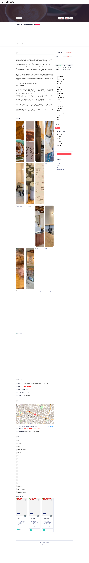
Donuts (19, 455)
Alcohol (19, 440)
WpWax (45, 544)
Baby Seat (20, 443)
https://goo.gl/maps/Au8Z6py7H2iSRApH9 (32, 428)
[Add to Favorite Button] (25, 500)
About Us (45, 2)
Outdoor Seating (21, 464)
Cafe (18, 43)
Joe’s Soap (19, 518)
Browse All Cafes (20, 2)
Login (85, 2)
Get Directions (51, 426)
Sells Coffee (20, 471)
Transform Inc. (21, 85)
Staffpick (59, 165)
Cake (19, 446)
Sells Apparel (21, 468)
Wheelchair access (22, 492)
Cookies (20, 452)
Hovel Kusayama (33, 518)
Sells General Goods (22, 480)
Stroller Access (21, 489)
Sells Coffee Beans (22, 474)
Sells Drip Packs (21, 477)
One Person (20, 461)
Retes (44, 518)
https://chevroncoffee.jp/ (29, 386)
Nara (19, 519)
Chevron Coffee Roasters (43, 59)
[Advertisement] (35, 34)
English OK (20, 458)
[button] (17, 517)
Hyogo (32, 519)
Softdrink (20, 483)
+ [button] (17, 405)
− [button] (17, 406)
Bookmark (62, 18)
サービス (40, 2)
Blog (57, 167)
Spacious (20, 486)
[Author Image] (25, 516)
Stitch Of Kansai (60, 2)
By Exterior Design (60, 169)
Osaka (22, 43)
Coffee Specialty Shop (23, 449)
